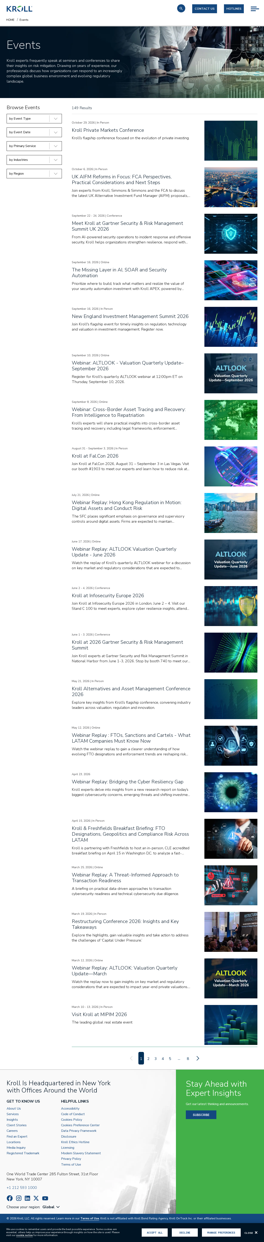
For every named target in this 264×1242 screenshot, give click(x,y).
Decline (184, 1232)
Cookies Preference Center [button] (80, 1125)
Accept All (155, 1232)
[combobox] (51, 1207)
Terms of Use (71, 1165)
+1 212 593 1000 (22, 1187)
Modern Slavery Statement (81, 1153)
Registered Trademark (23, 1153)
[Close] (256, 1232)
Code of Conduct (73, 1114)
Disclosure (68, 1137)
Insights (12, 1120)
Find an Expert (17, 1137)
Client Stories (17, 1125)
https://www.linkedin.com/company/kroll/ (27, 1198)
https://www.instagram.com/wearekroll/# (18, 1198)
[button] (181, 8)
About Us (14, 1109)
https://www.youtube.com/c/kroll (45, 1198)
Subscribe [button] (201, 1115)
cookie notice (24, 1235)
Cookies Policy (71, 1120)
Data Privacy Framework (79, 1131)
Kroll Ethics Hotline (75, 1142)
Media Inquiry (16, 1148)
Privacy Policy (71, 1159)
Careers (12, 1131)
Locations (14, 1142)
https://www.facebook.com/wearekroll (10, 1198)
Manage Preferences (221, 1232)
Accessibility (70, 1109)
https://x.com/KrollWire (36, 1198)
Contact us (204, 9)
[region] (132, 1232)
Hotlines (233, 9)
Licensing (67, 1148)
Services (13, 1114)
